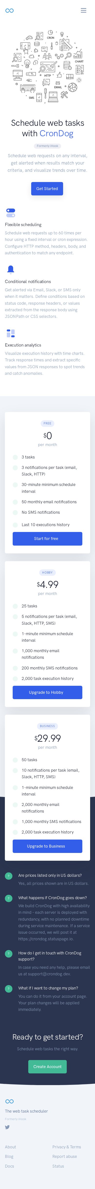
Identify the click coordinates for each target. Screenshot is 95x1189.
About (10, 1146)
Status (58, 1166)
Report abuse (64, 1156)
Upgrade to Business (46, 846)
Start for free (46, 538)
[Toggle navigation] (83, 10)
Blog (9, 1156)
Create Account (47, 1066)
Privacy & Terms (66, 1146)
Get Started (47, 188)
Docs (9, 1166)
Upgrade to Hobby (46, 692)
